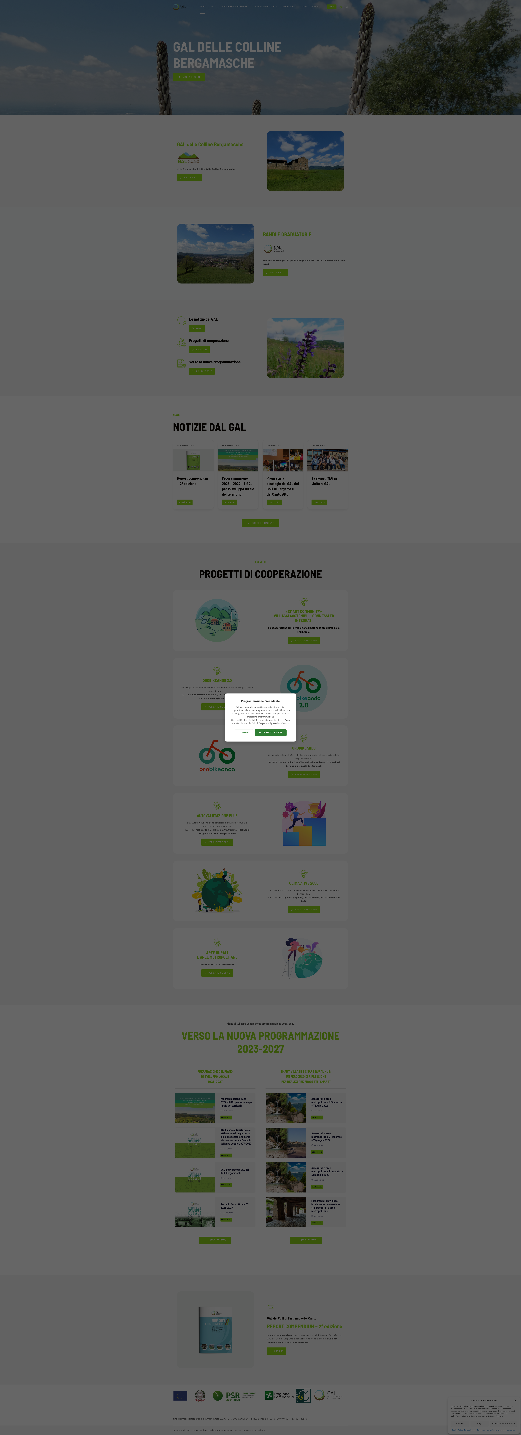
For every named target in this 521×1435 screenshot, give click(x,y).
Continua (244, 733)
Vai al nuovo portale (270, 733)
